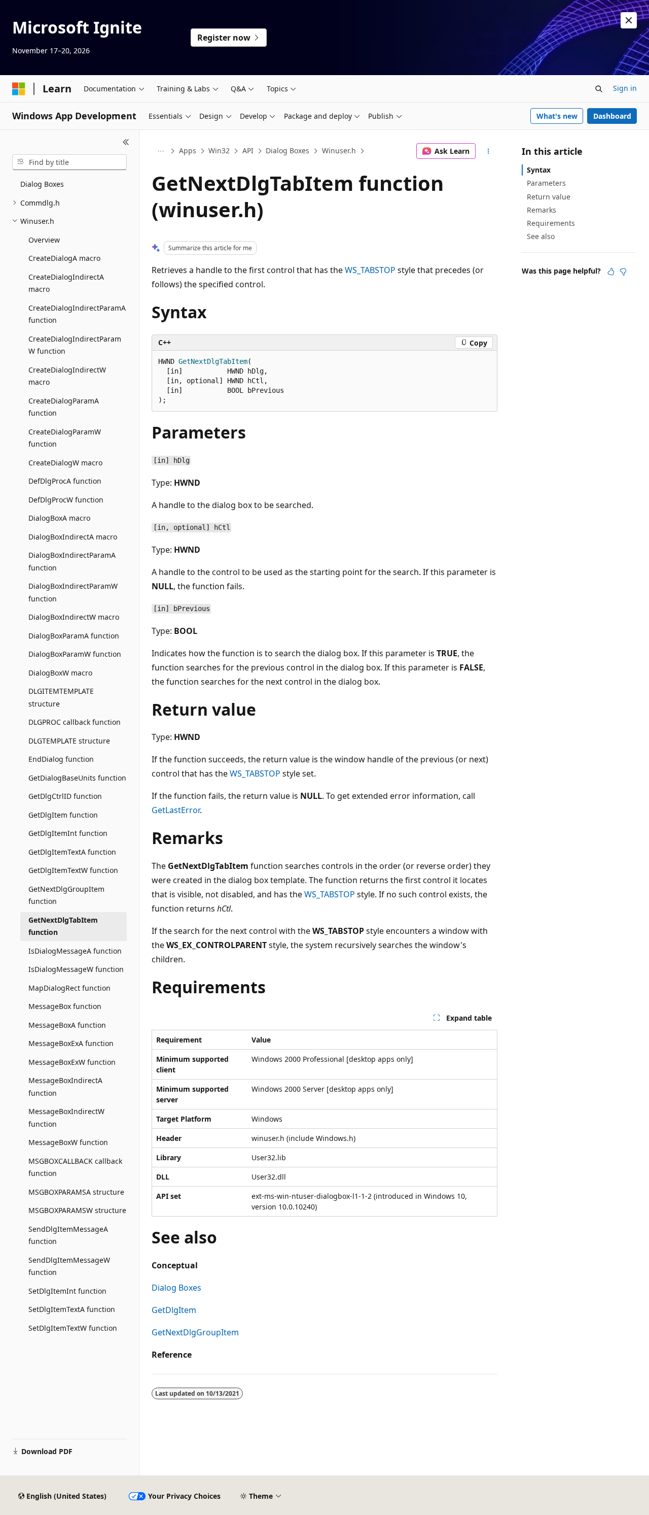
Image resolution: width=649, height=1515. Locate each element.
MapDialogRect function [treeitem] (69, 988)
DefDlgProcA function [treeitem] (64, 481)
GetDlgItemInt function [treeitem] (67, 833)
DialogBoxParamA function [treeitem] (73, 636)
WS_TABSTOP (370, 270)
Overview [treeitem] (44, 240)
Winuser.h (339, 150)
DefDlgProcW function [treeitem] (65, 499)
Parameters (546, 183)
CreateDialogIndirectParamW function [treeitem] (74, 345)
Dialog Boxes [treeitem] (42, 184)
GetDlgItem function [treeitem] (63, 815)
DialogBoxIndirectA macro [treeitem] (72, 537)
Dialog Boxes (287, 150)
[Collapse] (126, 142)
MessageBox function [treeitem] (64, 1006)
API (248, 150)
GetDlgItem (174, 1310)
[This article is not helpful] (623, 271)
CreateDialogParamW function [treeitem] (64, 438)
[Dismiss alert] (629, 20)
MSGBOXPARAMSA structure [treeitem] (76, 1192)
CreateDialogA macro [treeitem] (64, 258)
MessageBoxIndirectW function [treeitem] (66, 1117)
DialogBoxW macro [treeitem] (60, 673)
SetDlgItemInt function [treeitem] (67, 1291)
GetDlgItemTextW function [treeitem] (73, 870)
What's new (557, 116)
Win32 (219, 150)
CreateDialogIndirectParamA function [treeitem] (77, 314)
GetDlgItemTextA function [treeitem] (72, 852)
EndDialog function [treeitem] (61, 759)
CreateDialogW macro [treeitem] (65, 462)
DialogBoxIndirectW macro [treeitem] (73, 617)
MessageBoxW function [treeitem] (68, 1142)
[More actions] (488, 151)
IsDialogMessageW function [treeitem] (76, 969)
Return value (548, 196)
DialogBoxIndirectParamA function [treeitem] (72, 561)
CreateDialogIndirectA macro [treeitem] (66, 283)
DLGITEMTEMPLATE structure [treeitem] (61, 697)
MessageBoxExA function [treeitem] (71, 1043)
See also (541, 236)
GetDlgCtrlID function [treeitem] (65, 796)
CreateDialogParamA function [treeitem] (63, 407)
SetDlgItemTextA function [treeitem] (71, 1309)
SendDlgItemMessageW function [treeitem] (69, 1266)
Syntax (539, 170)
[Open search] (599, 89)
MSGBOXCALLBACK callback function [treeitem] (75, 1167)
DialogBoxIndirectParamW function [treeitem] (73, 592)
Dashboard (612, 116)
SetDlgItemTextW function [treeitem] (72, 1328)
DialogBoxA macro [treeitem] (59, 518)
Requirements (551, 223)
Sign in (625, 88)
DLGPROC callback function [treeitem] (74, 722)
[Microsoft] (18, 88)
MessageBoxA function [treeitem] (67, 1025)
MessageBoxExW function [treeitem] (72, 1062)
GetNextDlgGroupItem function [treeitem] (66, 895)
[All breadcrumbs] (160, 151)
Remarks (541, 210)
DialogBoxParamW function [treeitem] (74, 654)
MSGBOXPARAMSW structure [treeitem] (77, 1210)
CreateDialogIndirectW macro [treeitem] (67, 376)
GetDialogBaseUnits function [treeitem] (77, 778)
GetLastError (176, 810)
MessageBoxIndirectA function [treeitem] (65, 1086)
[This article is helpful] (611, 271)
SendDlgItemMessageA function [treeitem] (68, 1235)
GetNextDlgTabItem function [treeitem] (63, 926)
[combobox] (69, 162)
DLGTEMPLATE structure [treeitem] (69, 741)
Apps (187, 150)
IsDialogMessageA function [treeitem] (75, 951)
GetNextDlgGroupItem (195, 1332)
